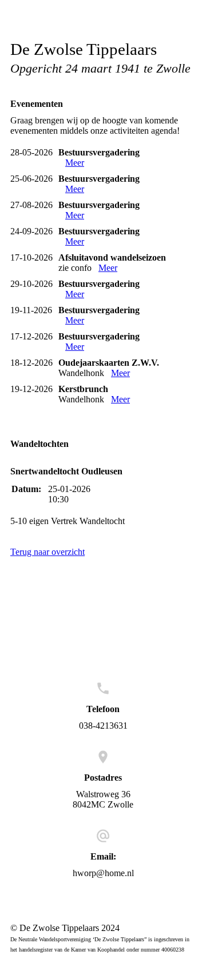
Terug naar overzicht (47, 552)
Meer (74, 162)
